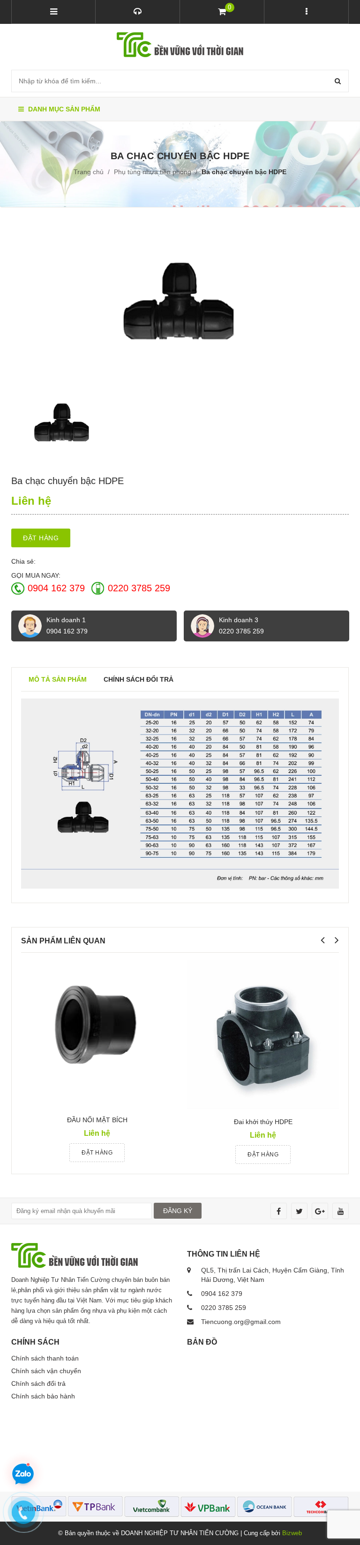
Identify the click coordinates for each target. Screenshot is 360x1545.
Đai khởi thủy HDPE (263, 1122)
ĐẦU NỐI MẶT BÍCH (97, 1120)
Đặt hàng (41, 538)
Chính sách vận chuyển (46, 1371)
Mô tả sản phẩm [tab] (58, 679)
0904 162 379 (56, 588)
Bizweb (292, 1533)
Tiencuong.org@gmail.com (241, 1321)
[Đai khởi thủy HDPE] (263, 1034)
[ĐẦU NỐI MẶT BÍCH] (96, 1033)
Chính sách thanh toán (45, 1358)
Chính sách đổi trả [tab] (138, 679)
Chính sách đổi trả (38, 1383)
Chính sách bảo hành (43, 1396)
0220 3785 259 (139, 588)
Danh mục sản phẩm (63, 109)
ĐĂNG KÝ (177, 1210)
